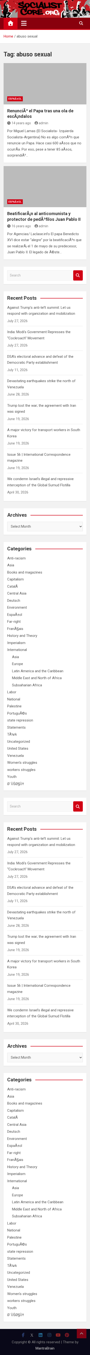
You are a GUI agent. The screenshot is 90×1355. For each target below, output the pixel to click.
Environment (17, 607)
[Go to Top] (81, 1333)
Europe (17, 664)
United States (17, 748)
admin (43, 123)
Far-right (14, 621)
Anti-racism (16, 558)
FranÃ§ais (15, 629)
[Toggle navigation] (24, 23)
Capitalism (15, 579)
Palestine (14, 706)
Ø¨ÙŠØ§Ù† (15, 784)
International (17, 650)
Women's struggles (22, 762)
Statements (16, 727)
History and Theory (22, 636)
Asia (10, 565)
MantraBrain (45, 1348)
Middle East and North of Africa (37, 678)
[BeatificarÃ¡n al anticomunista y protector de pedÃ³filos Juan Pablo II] (45, 186)
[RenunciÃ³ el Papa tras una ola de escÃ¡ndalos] (45, 83)
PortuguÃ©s (17, 713)
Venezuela (15, 755)
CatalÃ (13, 586)
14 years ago (21, 123)
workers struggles (21, 770)
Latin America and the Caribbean (37, 671)
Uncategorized (18, 741)
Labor (11, 692)
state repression (20, 720)
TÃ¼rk (12, 734)
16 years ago (21, 226)
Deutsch (13, 600)
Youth (12, 777)
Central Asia (16, 593)
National (13, 699)
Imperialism (16, 643)
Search (78, 275)
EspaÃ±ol (15, 98)
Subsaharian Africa (27, 685)
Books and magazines (24, 572)
